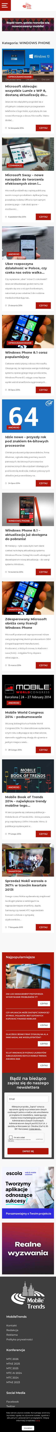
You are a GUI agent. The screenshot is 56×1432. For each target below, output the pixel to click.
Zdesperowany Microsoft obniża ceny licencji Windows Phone (26, 623)
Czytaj (43, 128)
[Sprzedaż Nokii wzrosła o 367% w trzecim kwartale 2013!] (28, 860)
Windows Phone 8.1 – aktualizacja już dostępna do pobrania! (26, 535)
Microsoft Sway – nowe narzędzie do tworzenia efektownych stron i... (24, 179)
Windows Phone (19, 520)
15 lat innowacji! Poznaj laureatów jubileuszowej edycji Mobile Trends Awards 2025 (26, 1056)
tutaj (38, 1420)
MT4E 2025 (13, 1363)
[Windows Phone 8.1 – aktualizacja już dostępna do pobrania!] (28, 509)
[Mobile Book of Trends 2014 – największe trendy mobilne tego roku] (28, 776)
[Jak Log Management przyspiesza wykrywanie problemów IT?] (28, 976)
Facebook (12, 1401)
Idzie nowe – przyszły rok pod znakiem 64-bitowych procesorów (26, 441)
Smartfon (14, 609)
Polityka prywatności (19, 1339)
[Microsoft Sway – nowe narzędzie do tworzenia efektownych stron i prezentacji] (28, 154)
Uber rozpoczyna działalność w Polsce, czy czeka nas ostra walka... (26, 268)
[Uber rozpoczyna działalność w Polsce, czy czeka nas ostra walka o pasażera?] (28, 243)
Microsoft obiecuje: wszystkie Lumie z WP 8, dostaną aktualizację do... (26, 91)
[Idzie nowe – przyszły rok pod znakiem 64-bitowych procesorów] (28, 416)
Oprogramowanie (20, 76)
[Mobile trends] (27, 5)
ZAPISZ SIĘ (28, 1151)
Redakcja (12, 1330)
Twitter (10, 1406)
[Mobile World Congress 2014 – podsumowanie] (28, 691)
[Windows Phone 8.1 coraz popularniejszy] (28, 332)
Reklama (12, 1334)
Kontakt (11, 1325)
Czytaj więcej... (35, 1129)
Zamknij (28, 1428)
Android (13, 254)
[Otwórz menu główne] (5, 5)
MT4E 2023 (13, 1382)
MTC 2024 (12, 1377)
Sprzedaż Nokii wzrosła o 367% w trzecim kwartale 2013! (26, 885)
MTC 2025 (12, 1368)
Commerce (15, 165)
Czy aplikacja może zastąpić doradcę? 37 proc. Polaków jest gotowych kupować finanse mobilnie (27, 1015)
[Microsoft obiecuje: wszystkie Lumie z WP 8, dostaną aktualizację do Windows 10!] (28, 65)
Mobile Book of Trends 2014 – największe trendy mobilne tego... (25, 801)
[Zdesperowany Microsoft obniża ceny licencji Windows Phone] (28, 598)
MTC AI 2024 (14, 1373)
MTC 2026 (12, 1359)
